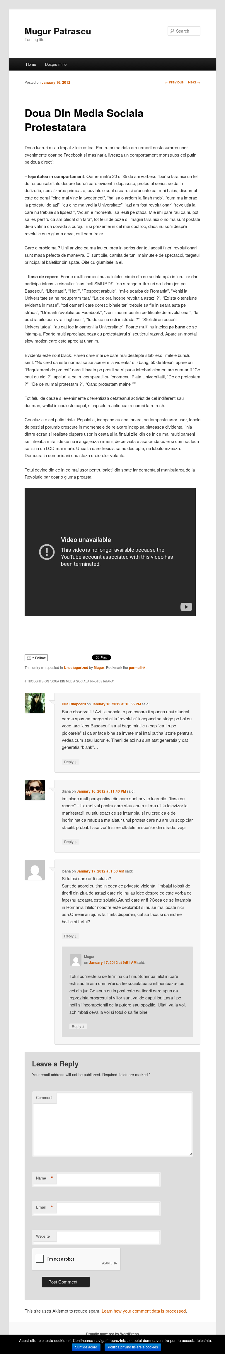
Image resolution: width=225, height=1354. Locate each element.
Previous (174, 82)
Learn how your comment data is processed (144, 1311)
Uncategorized (76, 667)
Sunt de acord (86, 1347)
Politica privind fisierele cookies (133, 1347)
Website (43, 1236)
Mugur (99, 667)
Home (31, 64)
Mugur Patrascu (58, 30)
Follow (40, 657)
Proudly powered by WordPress (112, 1333)
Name (44, 1178)
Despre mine (56, 64)
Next (194, 82)
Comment (44, 1097)
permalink (137, 667)
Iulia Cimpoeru (74, 704)
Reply (70, 761)
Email (44, 1207)
